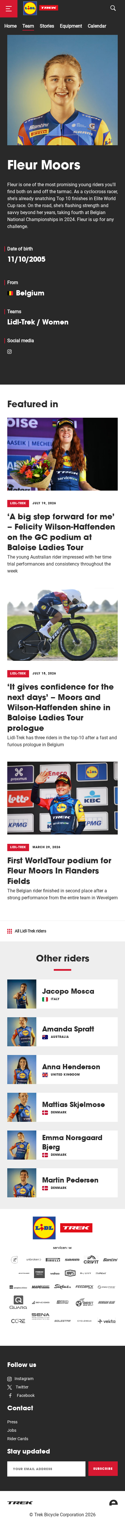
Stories (47, 26)
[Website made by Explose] (113, 1503)
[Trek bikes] (20, 1502)
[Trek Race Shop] (40, 8)
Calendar (97, 26)
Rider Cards (17, 1438)
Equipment (71, 26)
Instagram (24, 1378)
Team (28, 26)
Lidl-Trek (21, 321)
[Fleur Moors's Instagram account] (9, 351)
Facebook (25, 1395)
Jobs (11, 1430)
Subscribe (103, 1469)
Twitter (21, 1387)
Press (12, 1422)
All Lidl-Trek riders (30, 931)
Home (10, 26)
